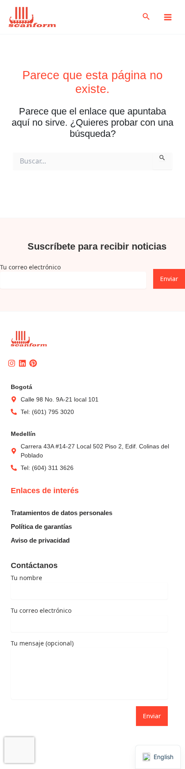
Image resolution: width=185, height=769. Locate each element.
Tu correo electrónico (30, 267)
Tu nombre (26, 578)
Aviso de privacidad (40, 540)
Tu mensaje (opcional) (42, 643)
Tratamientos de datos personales (61, 513)
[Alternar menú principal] (167, 16)
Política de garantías (41, 526)
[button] (146, 17)
